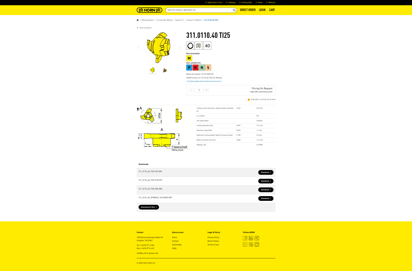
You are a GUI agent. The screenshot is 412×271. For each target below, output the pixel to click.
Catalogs (232, 3)
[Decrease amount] (191, 90)
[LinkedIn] (251, 238)
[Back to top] (402, 263)
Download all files (148, 207)
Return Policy (213, 241)
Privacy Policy (213, 237)
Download (265, 172)
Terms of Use (213, 245)
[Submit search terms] (234, 10)
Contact (175, 241)
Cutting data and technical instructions (205, 81)
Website (271, 3)
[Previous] (138, 48)
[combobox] (201, 10)
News (260, 3)
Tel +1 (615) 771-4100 (145, 245)
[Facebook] (245, 238)
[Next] (179, 48)
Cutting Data (246, 3)
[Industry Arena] (251, 245)
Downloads (177, 245)
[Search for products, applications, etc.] (234, 10)
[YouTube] (245, 245)
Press (174, 237)
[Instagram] (257, 245)
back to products (145, 28)
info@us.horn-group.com (147, 253)
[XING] (257, 238)
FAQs (174, 248)
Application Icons (214, 3)
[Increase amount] (206, 90)
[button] (262, 10)
